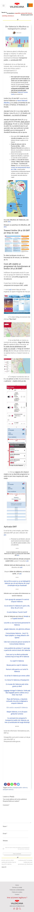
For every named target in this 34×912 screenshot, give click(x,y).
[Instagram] (15, 784)
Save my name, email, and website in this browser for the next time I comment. (17, 848)
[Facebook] (5, 784)
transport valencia (8, 789)
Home (17, 885)
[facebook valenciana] (14, 909)
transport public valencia (20, 787)
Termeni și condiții (17, 887)
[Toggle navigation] (3, 5)
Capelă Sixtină (17, 618)
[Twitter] (18, 784)
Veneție (26, 616)
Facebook (23, 585)
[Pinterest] (8, 784)
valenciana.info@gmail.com (17, 906)
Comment (6, 805)
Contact (17, 894)
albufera (10, 787)
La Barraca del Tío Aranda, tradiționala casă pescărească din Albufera (25, 862)
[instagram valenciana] (17, 909)
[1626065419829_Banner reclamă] (17, 13)
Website (5, 840)
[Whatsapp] (11, 784)
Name (5, 826)
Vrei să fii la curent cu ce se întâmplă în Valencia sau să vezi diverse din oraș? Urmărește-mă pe (17, 583)
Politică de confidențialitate (17, 890)
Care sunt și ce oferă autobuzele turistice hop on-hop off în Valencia (9, 862)
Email (5, 833)
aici (9, 221)
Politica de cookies (17, 892)
